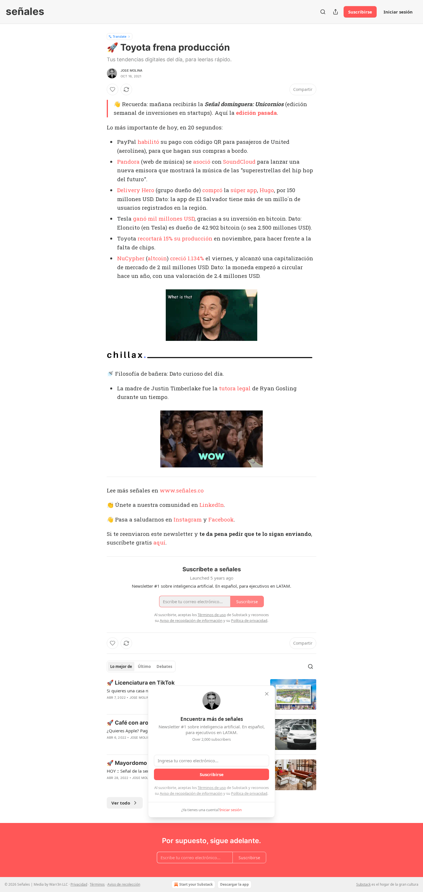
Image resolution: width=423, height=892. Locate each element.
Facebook (221, 519)
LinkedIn (211, 504)
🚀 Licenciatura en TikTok (141, 682)
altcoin (157, 258)
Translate (119, 36)
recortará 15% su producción (175, 238)
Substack (363, 884)
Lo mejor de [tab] (121, 666)
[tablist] (141, 666)
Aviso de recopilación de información (191, 793)
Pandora (128, 161)
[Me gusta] (112, 89)
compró (212, 190)
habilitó (148, 141)
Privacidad (78, 884)
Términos (97, 884)
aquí (159, 542)
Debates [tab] (164, 666)
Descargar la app (234, 884)
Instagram (188, 519)
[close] (266, 693)
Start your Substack (196, 884)
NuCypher (130, 258)
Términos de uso (212, 787)
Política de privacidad (249, 793)
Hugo (267, 190)
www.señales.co (182, 490)
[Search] (323, 12)
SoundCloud (239, 161)
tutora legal (235, 388)
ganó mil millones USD (164, 218)
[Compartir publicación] (335, 12)
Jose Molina (131, 70)
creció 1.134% (187, 258)
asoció (201, 161)
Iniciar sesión (398, 12)
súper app (243, 190)
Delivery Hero (135, 190)
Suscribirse (360, 12)
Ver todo (120, 803)
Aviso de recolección (123, 884)
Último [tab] (144, 666)
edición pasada (256, 112)
